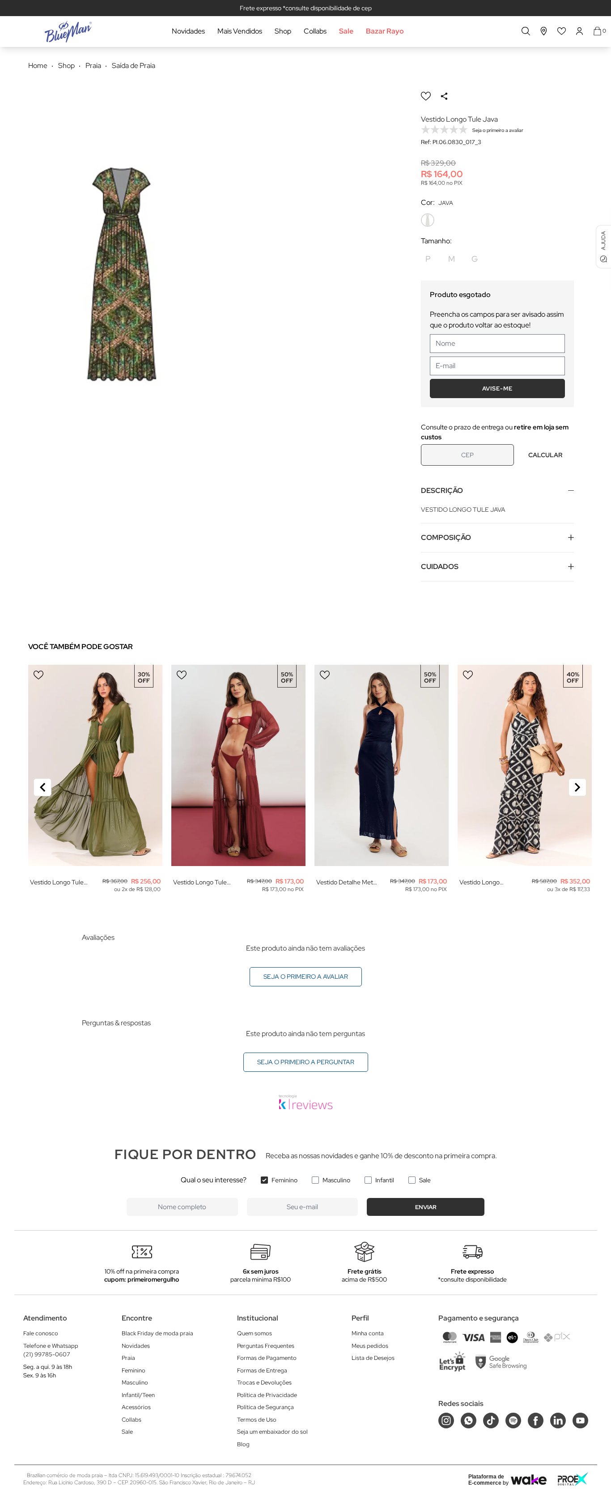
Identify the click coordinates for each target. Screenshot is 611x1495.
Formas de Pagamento (267, 1358)
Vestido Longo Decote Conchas (482, 882)
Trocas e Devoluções (264, 1382)
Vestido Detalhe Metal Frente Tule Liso (347, 882)
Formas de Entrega (262, 1370)
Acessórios (136, 1407)
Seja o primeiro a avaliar (305, 977)
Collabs (315, 31)
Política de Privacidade (267, 1395)
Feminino (284, 1180)
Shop (283, 31)
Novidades (188, 31)
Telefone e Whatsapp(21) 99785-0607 (50, 1350)
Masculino (336, 1180)
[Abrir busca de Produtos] (526, 31)
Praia (128, 1358)
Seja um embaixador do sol (272, 1432)
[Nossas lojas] (543, 31)
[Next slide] (577, 787)
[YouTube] (580, 1420)
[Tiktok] (491, 1420)
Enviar (426, 1207)
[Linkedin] (558, 1420)
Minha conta (368, 1333)
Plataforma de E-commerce (486, 1480)
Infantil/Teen (138, 1395)
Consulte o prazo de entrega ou (495, 432)
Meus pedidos (370, 1346)
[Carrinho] (597, 31)
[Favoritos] (561, 31)
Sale (346, 31)
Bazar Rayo (385, 31)
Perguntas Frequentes (265, 1346)
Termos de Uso (256, 1419)
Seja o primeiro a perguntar (305, 1062)
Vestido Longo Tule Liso (57, 882)
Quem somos (254, 1333)
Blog (243, 1444)
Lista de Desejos (373, 1358)
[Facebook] (535, 1420)
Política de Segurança (265, 1407)
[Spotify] (513, 1420)
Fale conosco (40, 1333)
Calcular (545, 455)
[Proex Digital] (573, 1479)
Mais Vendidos (239, 31)
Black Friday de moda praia (157, 1333)
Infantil (384, 1180)
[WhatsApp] (468, 1420)
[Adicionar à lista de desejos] (426, 96)
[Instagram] (446, 1420)
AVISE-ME (497, 388)
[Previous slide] (42, 787)
